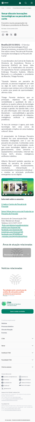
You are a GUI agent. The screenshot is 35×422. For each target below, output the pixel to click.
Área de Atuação (7, 329)
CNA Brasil (6, 385)
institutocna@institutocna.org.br (9, 400)
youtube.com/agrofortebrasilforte (14, 236)
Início (2, 8)
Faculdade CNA (7, 382)
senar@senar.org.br (18, 398)
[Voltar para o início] (20, 3)
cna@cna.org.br (9, 398)
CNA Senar (6, 379)
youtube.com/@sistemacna (10, 376)
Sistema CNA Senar (26, 379)
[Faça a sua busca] (26, 3)
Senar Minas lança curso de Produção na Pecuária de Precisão (17, 212)
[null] (2, 34)
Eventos (4, 333)
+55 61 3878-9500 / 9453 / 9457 (12, 408)
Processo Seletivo (7, 326)
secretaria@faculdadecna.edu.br (13, 410)
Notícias (9, 8)
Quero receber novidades (17, 311)
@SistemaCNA (7, 388)
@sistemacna (24, 376)
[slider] (9, 194)
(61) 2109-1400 (17, 397)
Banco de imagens (25, 385)
